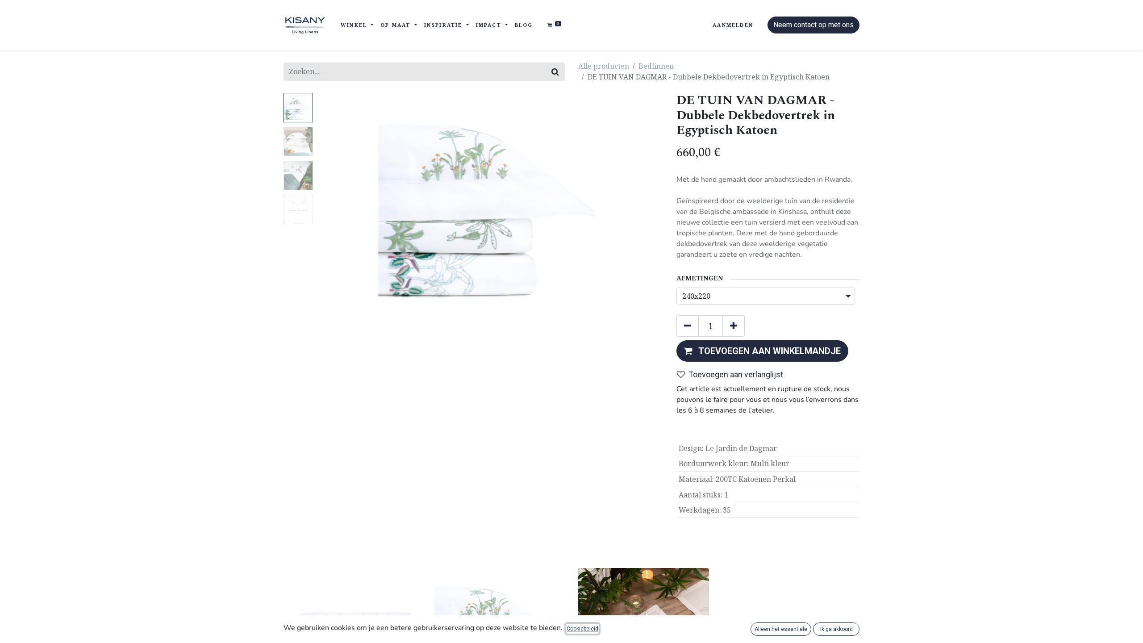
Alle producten (603, 66)
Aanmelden (733, 24)
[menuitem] (524, 25)
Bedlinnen (656, 66)
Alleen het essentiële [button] (781, 629)
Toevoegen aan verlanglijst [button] (735, 374)
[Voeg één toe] (733, 326)
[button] (342, 204)
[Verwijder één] (687, 326)
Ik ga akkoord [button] (836, 629)
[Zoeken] (555, 72)
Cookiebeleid (582, 629)
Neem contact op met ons (813, 25)
